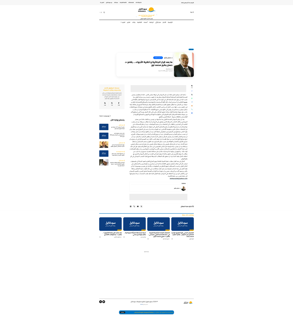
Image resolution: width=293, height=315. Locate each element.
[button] (122, 312)
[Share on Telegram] (192, 102)
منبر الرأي (191, 49)
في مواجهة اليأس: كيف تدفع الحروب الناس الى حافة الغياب (118, 154)
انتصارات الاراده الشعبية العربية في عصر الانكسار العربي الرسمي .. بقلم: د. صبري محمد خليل (159, 234)
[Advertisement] (146, 36)
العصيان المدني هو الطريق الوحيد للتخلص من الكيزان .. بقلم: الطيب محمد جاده (182, 234)
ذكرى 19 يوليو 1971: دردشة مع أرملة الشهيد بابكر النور (117, 128)
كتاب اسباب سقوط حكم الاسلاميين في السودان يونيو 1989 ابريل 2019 (117, 135)
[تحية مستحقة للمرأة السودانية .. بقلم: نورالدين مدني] (134, 224)
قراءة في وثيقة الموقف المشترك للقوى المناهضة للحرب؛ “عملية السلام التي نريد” (117, 164)
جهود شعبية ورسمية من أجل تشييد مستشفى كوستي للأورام (117, 145)
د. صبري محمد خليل (166, 239)
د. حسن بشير (177, 188)
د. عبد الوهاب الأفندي (118, 237)
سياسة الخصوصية (149, 312)
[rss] (105, 104)
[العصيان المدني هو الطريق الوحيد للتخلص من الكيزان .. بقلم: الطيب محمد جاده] (182, 224)
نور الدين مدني (143, 237)
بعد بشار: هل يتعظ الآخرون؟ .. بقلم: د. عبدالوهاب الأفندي (112, 233)
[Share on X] (192, 95)
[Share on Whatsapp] (192, 98)
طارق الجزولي (191, 239)
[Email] (192, 106)
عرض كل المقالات (157, 57)
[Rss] (191, 12)
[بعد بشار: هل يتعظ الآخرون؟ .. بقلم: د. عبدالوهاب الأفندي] (110, 224)
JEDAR (141, 304)
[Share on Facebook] (192, 91)
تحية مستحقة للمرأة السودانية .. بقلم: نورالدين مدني (135, 233)
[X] (112, 104)
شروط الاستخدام (139, 312)
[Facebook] (193, 12)
